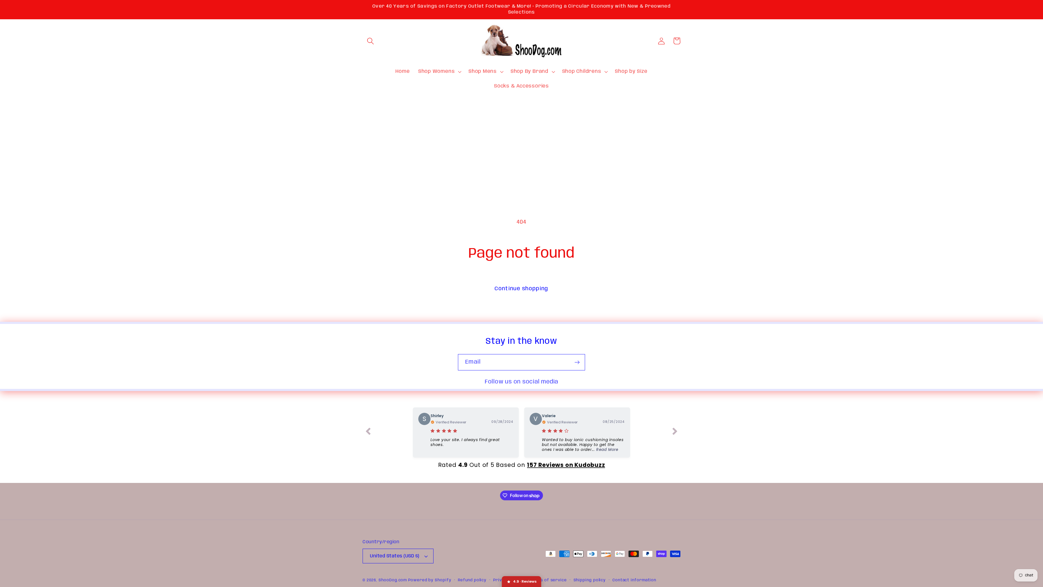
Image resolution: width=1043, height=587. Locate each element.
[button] (370, 41)
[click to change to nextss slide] (675, 432)
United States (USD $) (394, 556)
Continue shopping (521, 289)
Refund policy (472, 580)
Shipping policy (590, 580)
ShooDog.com (393, 580)
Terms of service (548, 580)
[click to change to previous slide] (368, 432)
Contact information (634, 580)
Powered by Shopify (429, 580)
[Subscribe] (577, 362)
